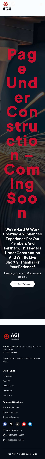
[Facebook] (5, 424)
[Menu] (41, 4)
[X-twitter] (11, 424)
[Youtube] (24, 424)
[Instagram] (17, 424)
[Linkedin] (30, 424)
